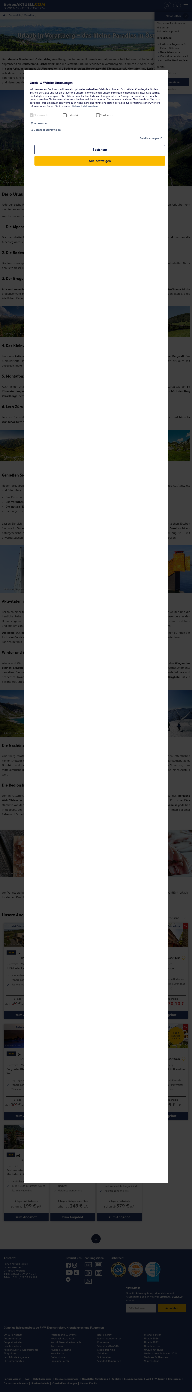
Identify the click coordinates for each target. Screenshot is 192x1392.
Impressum (40, 123)
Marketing (107, 115)
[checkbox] (32, 115)
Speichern (100, 149)
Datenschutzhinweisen (85, 106)
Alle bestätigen (100, 161)
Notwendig (42, 115)
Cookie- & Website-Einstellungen (51, 83)
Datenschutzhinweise (47, 129)
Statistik (73, 115)
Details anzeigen (149, 138)
